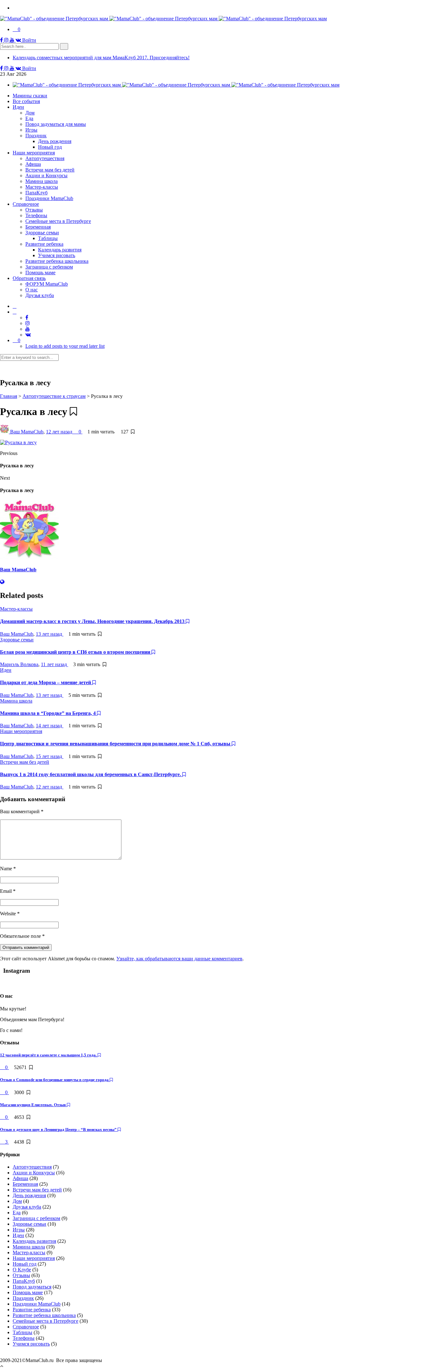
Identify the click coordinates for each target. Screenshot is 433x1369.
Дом (30, 112)
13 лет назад (49, 634)
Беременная (38, 227)
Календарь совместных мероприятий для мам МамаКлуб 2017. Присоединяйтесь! (101, 57)
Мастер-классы (41, 187)
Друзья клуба (39, 295)
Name (8, 868)
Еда (29, 118)
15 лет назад (49, 756)
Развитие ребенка (44, 244)
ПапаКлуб (36, 192)
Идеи (18, 107)
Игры (31, 130)
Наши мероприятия (34, 152)
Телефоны (36, 215)
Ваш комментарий (21, 811)
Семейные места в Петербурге (58, 221)
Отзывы (34, 209)
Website (10, 913)
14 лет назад (49, 725)
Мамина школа (41, 181)
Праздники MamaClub (49, 198)
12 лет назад (60, 431)
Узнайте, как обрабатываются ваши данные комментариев (179, 958)
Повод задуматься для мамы (55, 124)
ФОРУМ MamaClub (46, 284)
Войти (29, 40)
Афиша (33, 164)
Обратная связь (29, 278)
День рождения (54, 141)
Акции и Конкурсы (46, 175)
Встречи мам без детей (49, 169)
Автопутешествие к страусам (54, 396)
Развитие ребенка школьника (56, 261)
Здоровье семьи (42, 232)
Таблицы (48, 238)
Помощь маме (40, 272)
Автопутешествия (44, 158)
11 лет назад (54, 664)
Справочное (26, 204)
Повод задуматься (32, 1286)
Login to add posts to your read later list (65, 346)
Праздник (36, 135)
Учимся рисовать (56, 255)
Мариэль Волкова (19, 664)
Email (8, 891)
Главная (8, 396)
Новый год (50, 147)
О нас (31, 289)
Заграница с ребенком (49, 266)
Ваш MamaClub (26, 431)
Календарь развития (59, 249)
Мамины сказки (30, 95)
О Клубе (22, 1269)
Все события (26, 101)
